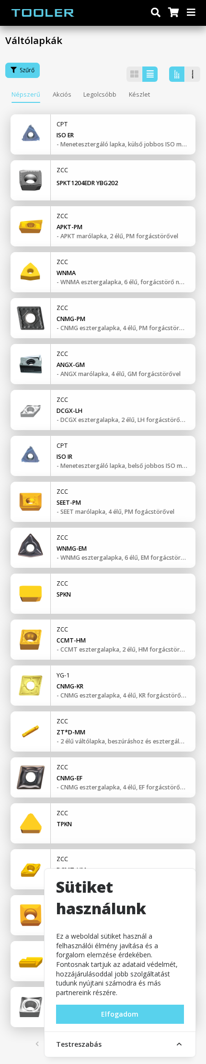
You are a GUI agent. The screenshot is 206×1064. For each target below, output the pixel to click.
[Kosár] (173, 13)
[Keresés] (155, 13)
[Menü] (191, 13)
